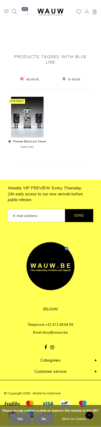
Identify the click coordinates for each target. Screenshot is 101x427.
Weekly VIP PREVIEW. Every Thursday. (45, 193)
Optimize (54, 393)
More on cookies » (75, 419)
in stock (74, 79)
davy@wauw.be (55, 332)
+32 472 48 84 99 (59, 324)
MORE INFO (27, 147)
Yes (20, 419)
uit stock (32, 79)
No (44, 419)
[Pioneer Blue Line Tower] (27, 117)
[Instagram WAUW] (52, 347)
